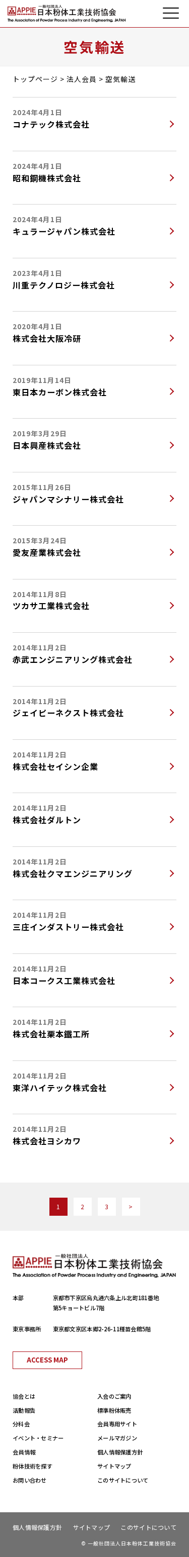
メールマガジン (117, 1438)
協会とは (24, 1396)
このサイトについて (123, 1480)
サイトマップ (114, 1466)
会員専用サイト (117, 1424)
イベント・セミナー (38, 1438)
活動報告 (24, 1410)
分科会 (21, 1424)
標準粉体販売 (114, 1410)
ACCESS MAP (47, 1360)
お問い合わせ (30, 1480)
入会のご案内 (114, 1396)
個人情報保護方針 (120, 1452)
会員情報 (24, 1452)
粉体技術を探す (32, 1466)
